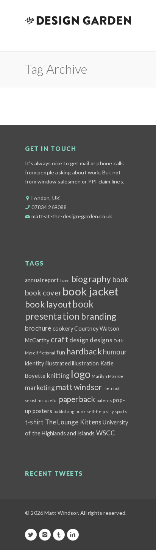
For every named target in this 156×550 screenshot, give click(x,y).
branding (99, 316)
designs (101, 340)
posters (42, 411)
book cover (43, 292)
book (120, 279)
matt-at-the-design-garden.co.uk (71, 216)
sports (121, 411)
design (79, 340)
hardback (84, 351)
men (107, 388)
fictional (47, 352)
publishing (63, 411)
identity (34, 363)
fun (60, 352)
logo (80, 374)
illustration (85, 363)
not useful (47, 400)
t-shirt (34, 422)
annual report (42, 280)
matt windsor (79, 387)
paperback (77, 399)
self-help (96, 411)
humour (115, 351)
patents (104, 400)
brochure (38, 328)
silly (110, 411)
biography (91, 278)
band (65, 280)
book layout (48, 304)
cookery (63, 328)
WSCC (105, 433)
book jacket (90, 291)
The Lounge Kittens (73, 422)
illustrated (58, 363)
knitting (58, 375)
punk (80, 411)
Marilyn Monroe (107, 376)
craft (59, 339)
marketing (40, 388)
